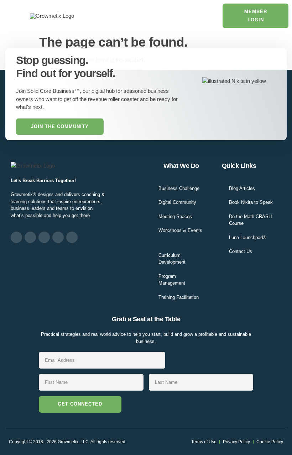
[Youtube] (72, 237)
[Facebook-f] (16, 237)
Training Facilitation (178, 297)
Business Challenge (178, 188)
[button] (13, 16)
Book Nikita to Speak (251, 202)
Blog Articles (242, 188)
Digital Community (177, 202)
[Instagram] (30, 237)
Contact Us (240, 251)
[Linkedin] (44, 237)
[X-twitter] (58, 237)
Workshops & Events (180, 230)
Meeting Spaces (175, 216)
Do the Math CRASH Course (250, 220)
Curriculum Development (172, 259)
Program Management (171, 280)
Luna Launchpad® (247, 237)
